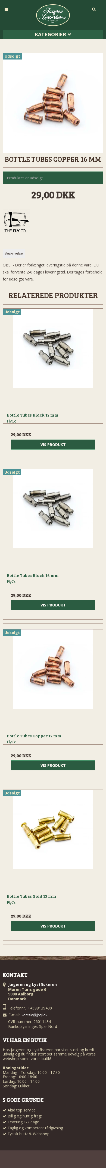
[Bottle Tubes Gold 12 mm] (53, 839)
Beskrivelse (14, 253)
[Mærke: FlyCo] (16, 222)
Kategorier (51, 34)
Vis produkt (53, 444)
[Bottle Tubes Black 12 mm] (53, 358)
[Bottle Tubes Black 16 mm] (53, 519)
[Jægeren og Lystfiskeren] (53, 15)
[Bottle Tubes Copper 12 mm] (53, 679)
